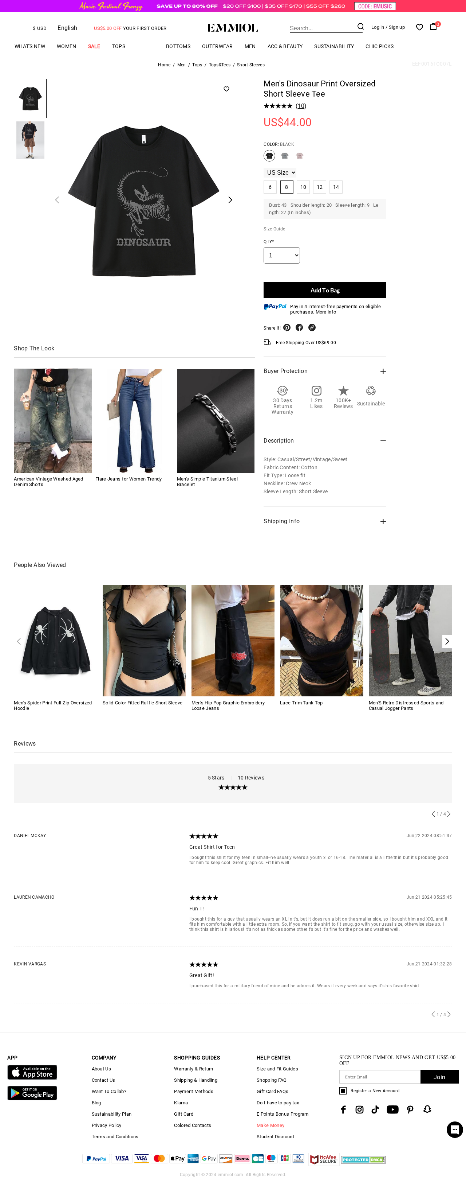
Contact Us (103, 1080)
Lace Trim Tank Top (301, 702)
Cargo (145, 46)
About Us (101, 1069)
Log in (377, 27)
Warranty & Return (193, 1069)
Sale (94, 46)
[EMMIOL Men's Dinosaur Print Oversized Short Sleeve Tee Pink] (299, 159)
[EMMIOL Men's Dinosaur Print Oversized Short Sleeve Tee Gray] (284, 159)
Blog (96, 1102)
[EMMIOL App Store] (32, 1078)
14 (336, 187)
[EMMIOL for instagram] (360, 1110)
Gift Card (183, 1114)
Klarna (181, 1102)
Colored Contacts (192, 1125)
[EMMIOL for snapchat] (427, 1109)
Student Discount (275, 1136)
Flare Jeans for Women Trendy (128, 479)
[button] (447, 641)
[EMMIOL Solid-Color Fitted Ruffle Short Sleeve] (144, 640)
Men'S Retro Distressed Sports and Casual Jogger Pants (406, 705)
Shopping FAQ (272, 1080)
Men (250, 46)
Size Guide (274, 229)
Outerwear (217, 46)
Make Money (270, 1125)
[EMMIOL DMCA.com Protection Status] (363, 1163)
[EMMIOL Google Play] (32, 1098)
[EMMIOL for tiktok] (375, 1110)
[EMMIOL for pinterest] (410, 1110)
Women (66, 46)
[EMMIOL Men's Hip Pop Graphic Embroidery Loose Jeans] (233, 640)
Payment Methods (193, 1091)
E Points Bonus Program (283, 1114)
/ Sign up (395, 27)
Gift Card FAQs (272, 1091)
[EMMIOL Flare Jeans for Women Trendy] (134, 421)
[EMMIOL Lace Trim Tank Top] (321, 640)
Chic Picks (380, 46)
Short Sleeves (251, 64)
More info (326, 312)
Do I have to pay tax (278, 1102)
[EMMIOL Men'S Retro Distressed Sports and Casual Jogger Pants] (410, 640)
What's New (30, 46)
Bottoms (178, 46)
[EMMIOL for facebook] (343, 1110)
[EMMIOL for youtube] (392, 1110)
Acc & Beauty (285, 46)
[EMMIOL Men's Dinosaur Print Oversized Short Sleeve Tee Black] (269, 159)
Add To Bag (325, 290)
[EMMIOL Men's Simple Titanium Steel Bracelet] (216, 421)
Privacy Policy (107, 1125)
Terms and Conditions (115, 1136)
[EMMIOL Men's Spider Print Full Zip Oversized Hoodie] (55, 640)
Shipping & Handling (195, 1080)
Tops (118, 46)
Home (164, 64)
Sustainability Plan (112, 1114)
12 (320, 187)
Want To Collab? (109, 1091)
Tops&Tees (220, 64)
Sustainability (334, 46)
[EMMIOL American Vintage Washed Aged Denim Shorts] (53, 421)
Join (439, 1077)
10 (301, 105)
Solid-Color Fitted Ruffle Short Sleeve (142, 702)
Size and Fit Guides (277, 1069)
